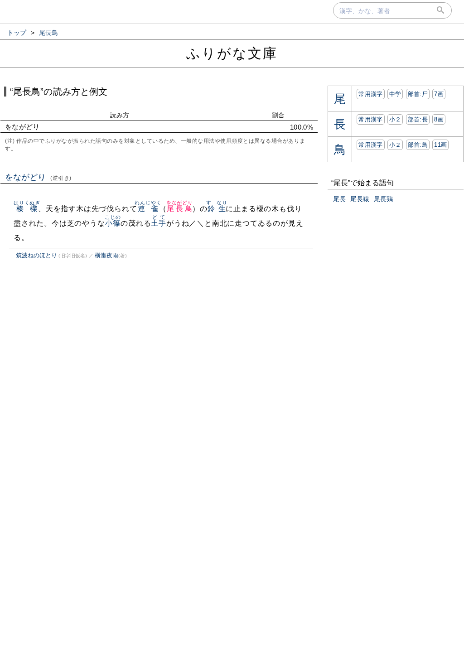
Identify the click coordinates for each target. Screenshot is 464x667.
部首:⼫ (418, 94)
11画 (440, 144)
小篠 (113, 223)
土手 (158, 223)
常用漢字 (370, 94)
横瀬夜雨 (106, 255)
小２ (395, 119)
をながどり (38, 177)
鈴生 (216, 209)
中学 (395, 94)
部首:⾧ (418, 119)
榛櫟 (27, 209)
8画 (439, 119)
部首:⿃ (418, 144)
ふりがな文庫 (232, 53)
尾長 (339, 199)
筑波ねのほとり (36, 255)
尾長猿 (359, 199)
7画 (439, 94)
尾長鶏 (383, 199)
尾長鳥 (179, 209)
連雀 (148, 209)
